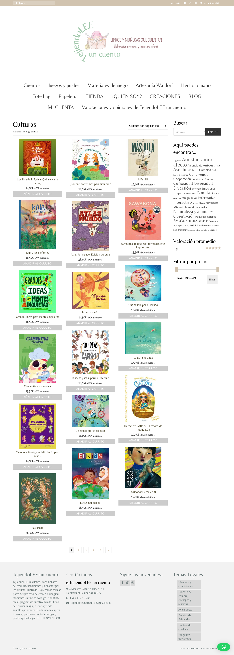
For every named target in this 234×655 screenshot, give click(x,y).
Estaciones (191, 193)
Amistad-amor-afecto (193, 162)
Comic (175, 175)
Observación (184, 216)
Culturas (209, 179)
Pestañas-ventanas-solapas (190, 221)
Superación (179, 229)
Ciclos (215, 170)
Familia (203, 192)
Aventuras (182, 169)
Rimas (191, 225)
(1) (178, 249)
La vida (195, 203)
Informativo (206, 198)
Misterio (178, 207)
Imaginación (189, 198)
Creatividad (198, 179)
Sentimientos (204, 225)
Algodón (177, 160)
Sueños (215, 225)
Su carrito (211, 3)
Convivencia (199, 174)
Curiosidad (183, 183)
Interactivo (182, 202)
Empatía (179, 193)
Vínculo (213, 229)
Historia (215, 193)
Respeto (179, 225)
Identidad (177, 198)
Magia (202, 202)
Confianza (183, 175)
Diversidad (203, 183)
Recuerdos (213, 221)
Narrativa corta (196, 207)
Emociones (208, 188)
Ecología (196, 188)
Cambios (205, 170)
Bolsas (195, 170)
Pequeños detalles (205, 216)
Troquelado (190, 230)
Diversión (182, 188)
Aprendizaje (195, 165)
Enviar (213, 132)
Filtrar (212, 279)
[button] (223, 647)
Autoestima (211, 165)
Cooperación (182, 179)
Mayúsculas (211, 202)
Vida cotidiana (202, 230)
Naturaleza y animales (193, 211)
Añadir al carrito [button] (37, 194)
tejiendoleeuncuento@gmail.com (90, 602)
